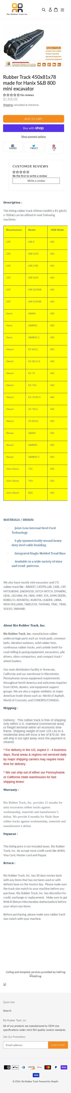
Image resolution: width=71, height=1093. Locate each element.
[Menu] (62, 9)
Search (7, 1010)
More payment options (33, 136)
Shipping (8, 104)
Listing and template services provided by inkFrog (35, 971)
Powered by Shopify (48, 1081)
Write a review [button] (36, 180)
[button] (11, 94)
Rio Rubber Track (30, 1081)
